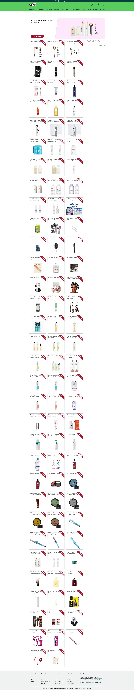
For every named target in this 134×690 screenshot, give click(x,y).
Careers (32, 677)
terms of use (85, 682)
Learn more (76, 1)
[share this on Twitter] (90, 41)
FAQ (32, 679)
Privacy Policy (69, 681)
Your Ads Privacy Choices (86, 688)
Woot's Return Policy (45, 677)
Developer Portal (58, 683)
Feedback (33, 681)
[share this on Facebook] (88, 41)
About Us (33, 676)
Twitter (56, 677)
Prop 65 (68, 679)
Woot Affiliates (70, 676)
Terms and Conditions (71, 677)
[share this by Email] (99, 41)
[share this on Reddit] (96, 41)
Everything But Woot (59, 681)
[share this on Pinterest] (93, 41)
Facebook (56, 676)
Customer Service (44, 676)
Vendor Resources (70, 683)
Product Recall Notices (45, 681)
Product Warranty (44, 679)
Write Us (43, 683)
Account (98, 5)
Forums (93, 5)
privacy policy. (91, 682)
